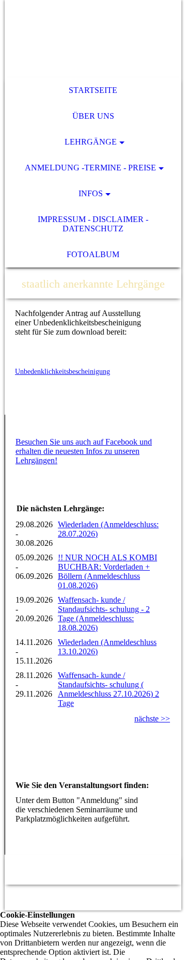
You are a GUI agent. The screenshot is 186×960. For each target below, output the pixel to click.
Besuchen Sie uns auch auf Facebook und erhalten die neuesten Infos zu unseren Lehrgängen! (84, 451)
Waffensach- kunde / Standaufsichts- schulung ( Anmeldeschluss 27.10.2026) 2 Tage (108, 689)
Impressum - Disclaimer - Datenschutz (93, 224)
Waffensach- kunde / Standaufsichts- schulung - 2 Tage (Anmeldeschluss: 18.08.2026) (104, 613)
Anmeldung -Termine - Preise (90, 167)
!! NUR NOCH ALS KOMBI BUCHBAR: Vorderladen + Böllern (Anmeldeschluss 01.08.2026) (107, 571)
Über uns (93, 116)
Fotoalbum (93, 254)
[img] (93, 38)
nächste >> (152, 718)
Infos (91, 193)
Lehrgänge (91, 141)
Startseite (93, 90)
